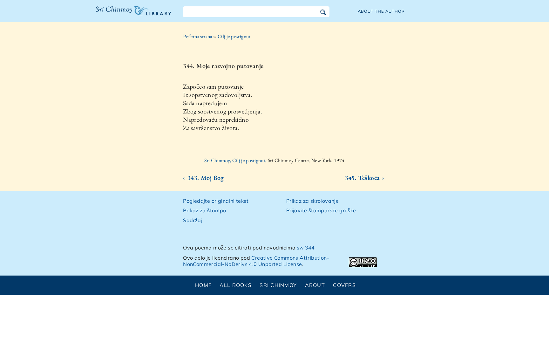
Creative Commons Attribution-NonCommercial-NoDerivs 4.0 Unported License (256, 261)
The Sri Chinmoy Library (120, 15)
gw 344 (306, 247)
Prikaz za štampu (204, 210)
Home (203, 285)
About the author (381, 11)
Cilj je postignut (234, 36)
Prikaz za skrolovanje (312, 201)
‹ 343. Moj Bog (203, 178)
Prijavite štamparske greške (321, 210)
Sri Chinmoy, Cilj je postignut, (236, 160)
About (315, 285)
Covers (344, 285)
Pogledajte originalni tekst (215, 201)
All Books (236, 285)
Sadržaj (192, 220)
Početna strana (197, 36)
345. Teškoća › (364, 178)
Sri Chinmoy (278, 285)
